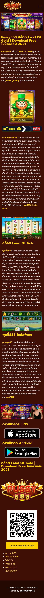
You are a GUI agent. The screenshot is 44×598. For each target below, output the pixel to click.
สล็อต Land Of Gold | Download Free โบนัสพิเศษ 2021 (21, 466)
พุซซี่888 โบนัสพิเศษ (17, 334)
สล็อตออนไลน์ (12, 556)
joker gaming (12, 80)
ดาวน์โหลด (10, 563)
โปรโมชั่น (9, 560)
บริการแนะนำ (11, 567)
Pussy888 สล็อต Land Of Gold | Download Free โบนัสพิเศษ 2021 (21, 40)
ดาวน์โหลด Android (17, 443)
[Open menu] (40, 6)
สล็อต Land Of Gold (18, 243)
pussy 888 (10, 553)
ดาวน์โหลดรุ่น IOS (15, 424)
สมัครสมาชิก (11, 571)
